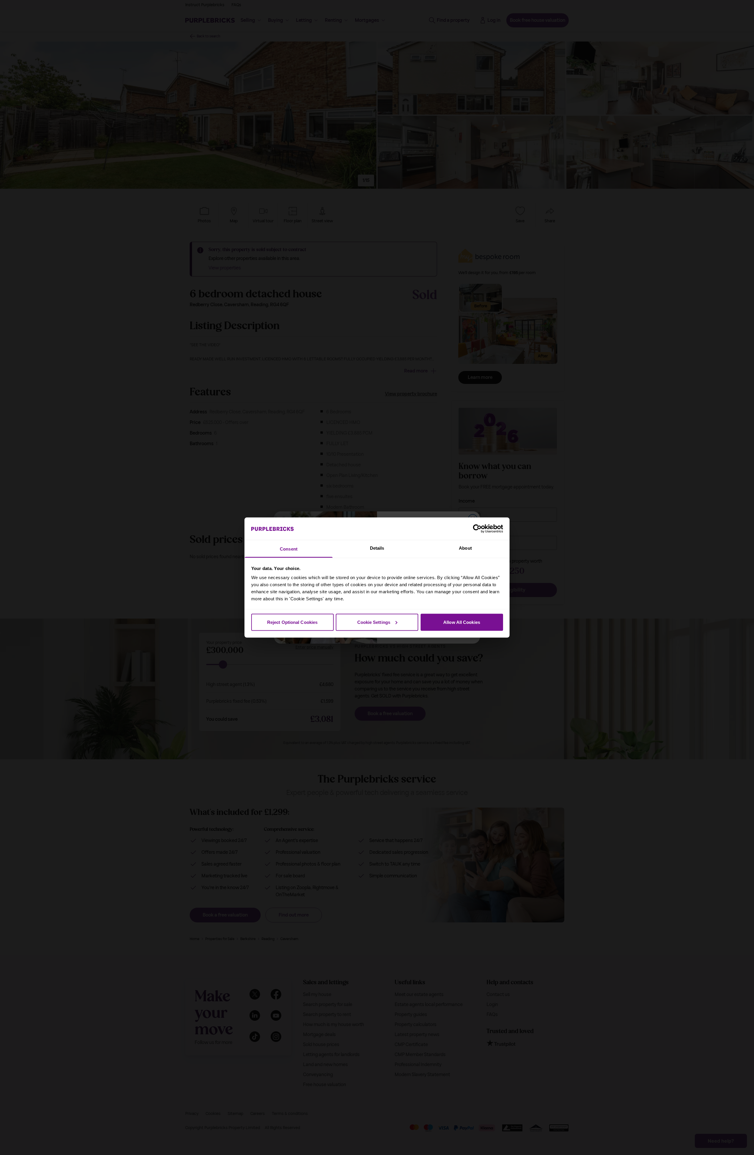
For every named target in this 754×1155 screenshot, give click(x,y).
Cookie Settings (374, 621)
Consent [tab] (288, 548)
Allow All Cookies (461, 621)
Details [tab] (377, 548)
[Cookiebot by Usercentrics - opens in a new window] (477, 528)
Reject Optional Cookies (292, 621)
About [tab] (465, 548)
